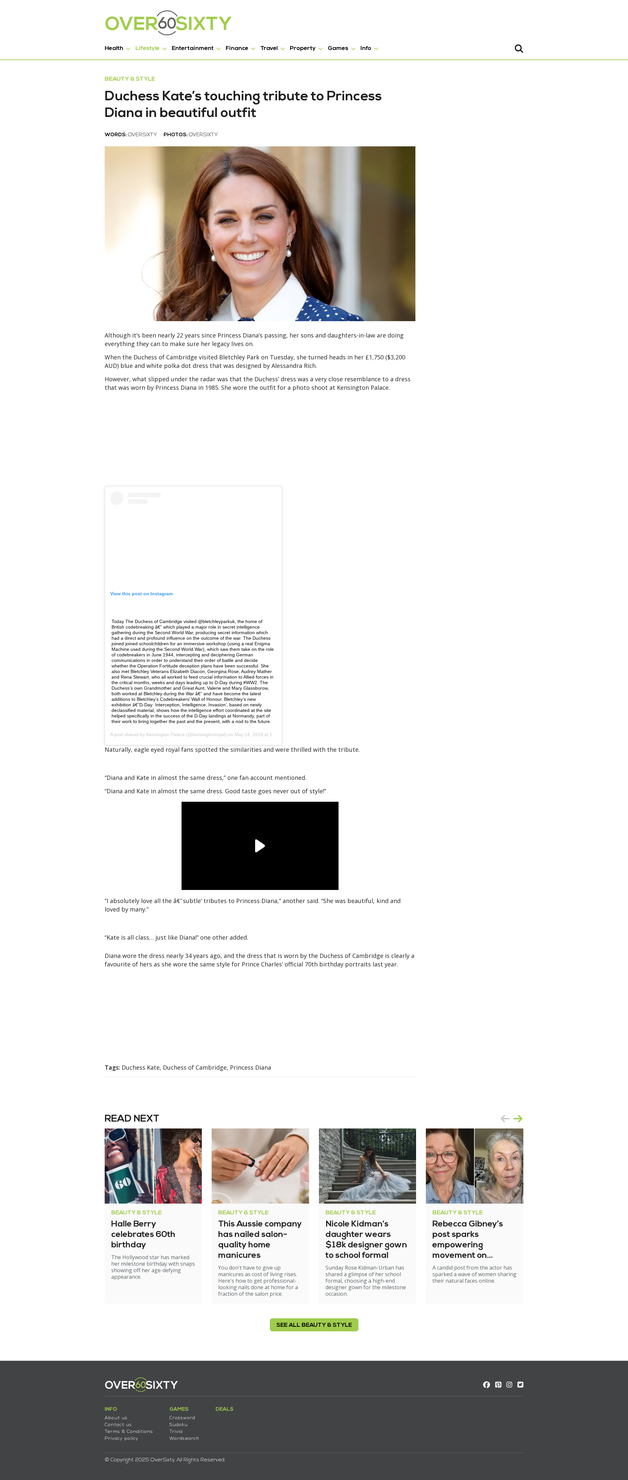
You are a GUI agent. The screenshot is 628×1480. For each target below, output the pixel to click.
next (518, 1118)
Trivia (176, 1431)
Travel (269, 48)
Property (303, 48)
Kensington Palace (165, 734)
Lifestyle (147, 48)
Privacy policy (121, 1438)
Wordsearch (184, 1438)
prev (505, 1118)
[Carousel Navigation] (511, 1118)
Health (114, 48)
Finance (237, 48)
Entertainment (193, 48)
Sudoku (178, 1424)
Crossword (182, 1418)
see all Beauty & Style (314, 1325)
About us (116, 1418)
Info (365, 48)
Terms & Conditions (129, 1431)
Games (338, 48)
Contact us (118, 1424)
